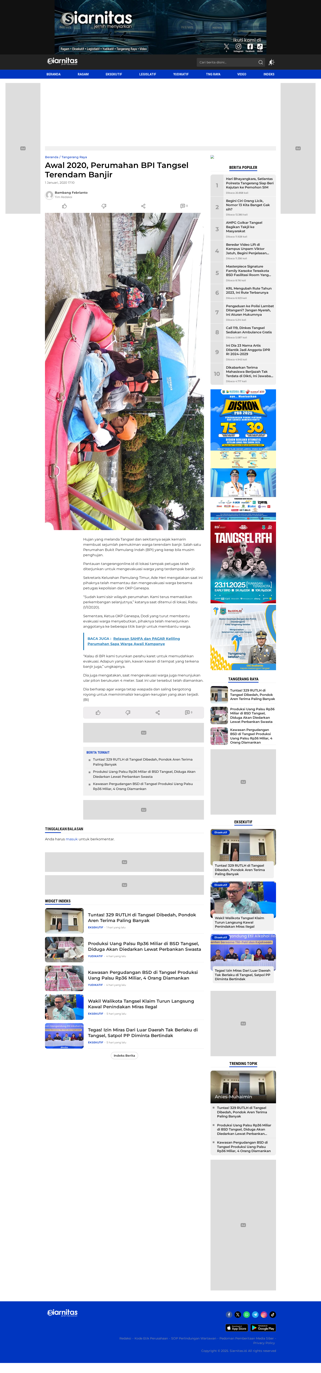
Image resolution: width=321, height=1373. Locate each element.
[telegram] (255, 1314)
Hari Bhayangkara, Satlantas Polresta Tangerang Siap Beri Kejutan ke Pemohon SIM (250, 183)
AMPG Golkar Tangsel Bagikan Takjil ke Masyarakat (244, 226)
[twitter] (238, 1314)
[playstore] (263, 1330)
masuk (72, 839)
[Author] (49, 194)
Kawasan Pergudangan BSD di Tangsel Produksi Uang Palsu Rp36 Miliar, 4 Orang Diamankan (143, 786)
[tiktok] (272, 1314)
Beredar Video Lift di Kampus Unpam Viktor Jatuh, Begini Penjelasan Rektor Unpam (246, 250)
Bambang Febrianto (71, 193)
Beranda (51, 157)
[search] (260, 62)
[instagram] (264, 1314)
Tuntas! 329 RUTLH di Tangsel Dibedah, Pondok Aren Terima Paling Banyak (143, 761)
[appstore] (236, 1330)
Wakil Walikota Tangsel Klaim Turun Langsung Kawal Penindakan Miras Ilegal (141, 1003)
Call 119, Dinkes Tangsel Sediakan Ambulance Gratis (249, 330)
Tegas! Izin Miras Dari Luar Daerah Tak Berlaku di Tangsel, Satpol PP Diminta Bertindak (143, 1032)
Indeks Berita (124, 1056)
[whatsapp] (246, 1314)
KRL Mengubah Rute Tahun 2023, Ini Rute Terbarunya (249, 290)
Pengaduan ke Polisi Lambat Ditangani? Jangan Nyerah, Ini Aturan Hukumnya (250, 310)
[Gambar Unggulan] (124, 371)
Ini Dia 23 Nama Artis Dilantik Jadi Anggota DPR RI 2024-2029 (248, 349)
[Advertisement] (160, 111)
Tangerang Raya (74, 157)
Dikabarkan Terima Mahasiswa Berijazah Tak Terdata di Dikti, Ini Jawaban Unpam (249, 373)
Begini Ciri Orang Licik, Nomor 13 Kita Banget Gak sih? (248, 205)
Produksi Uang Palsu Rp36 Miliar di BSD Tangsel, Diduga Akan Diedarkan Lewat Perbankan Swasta (144, 774)
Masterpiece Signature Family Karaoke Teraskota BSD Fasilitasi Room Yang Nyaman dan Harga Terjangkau (247, 274)
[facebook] (229, 1314)
